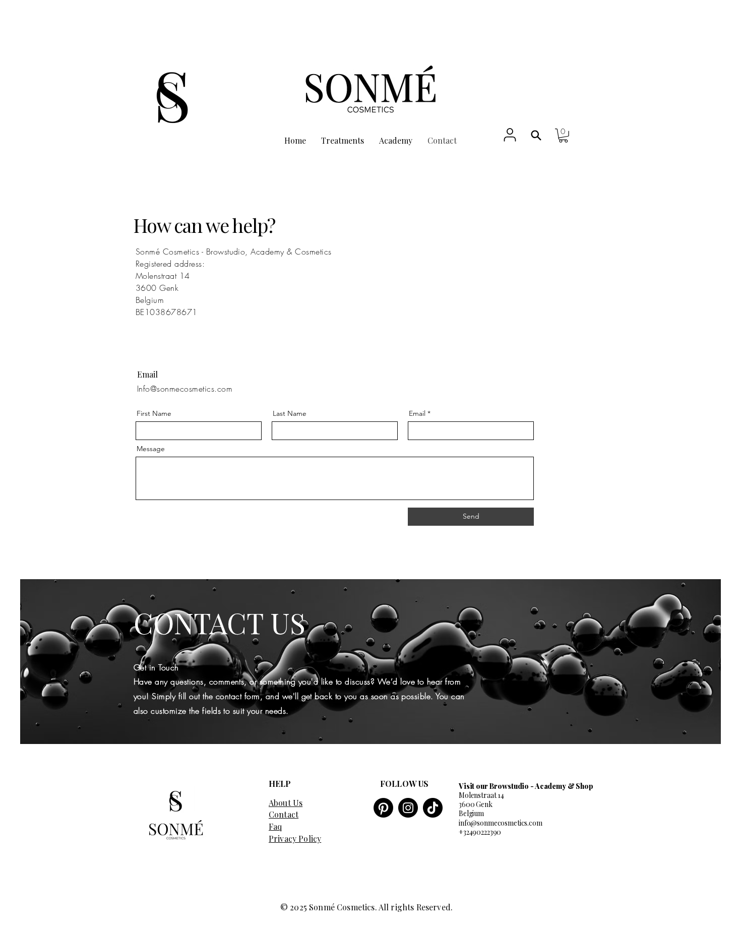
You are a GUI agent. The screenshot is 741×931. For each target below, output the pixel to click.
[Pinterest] (383, 808)
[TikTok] (433, 808)
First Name (154, 413)
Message (151, 448)
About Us (285, 802)
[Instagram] (408, 808)
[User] (510, 134)
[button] (563, 136)
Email (417, 413)
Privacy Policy (295, 838)
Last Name (289, 413)
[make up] (536, 135)
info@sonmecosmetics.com (500, 823)
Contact (283, 814)
